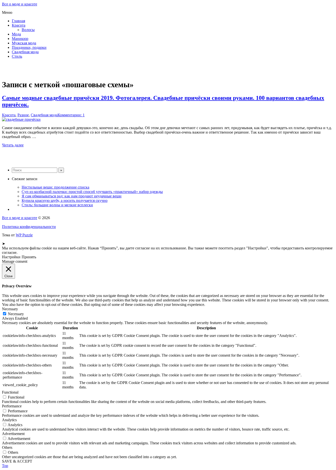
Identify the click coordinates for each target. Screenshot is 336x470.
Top (5, 466)
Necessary (16, 314)
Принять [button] (29, 257)
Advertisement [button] (13, 434)
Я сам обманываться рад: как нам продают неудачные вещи (72, 196)
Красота (18, 25)
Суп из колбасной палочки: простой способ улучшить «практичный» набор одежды (92, 192)
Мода (16, 34)
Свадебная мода (25, 52)
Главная (18, 21)
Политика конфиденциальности (29, 227)
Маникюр (20, 38)
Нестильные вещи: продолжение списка (55, 187)
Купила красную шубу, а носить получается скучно (64, 200)
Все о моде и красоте (19, 4)
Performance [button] (12, 406)
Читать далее (13, 145)
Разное (23, 115)
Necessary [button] (10, 309)
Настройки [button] (11, 257)
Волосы (28, 30)
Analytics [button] (9, 420)
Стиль (17, 56)
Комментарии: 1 (71, 115)
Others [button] (7, 447)
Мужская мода (24, 43)
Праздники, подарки (29, 47)
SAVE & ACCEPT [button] (17, 461)
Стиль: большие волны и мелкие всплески (57, 205)
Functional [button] (10, 392)
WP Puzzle (24, 235)
